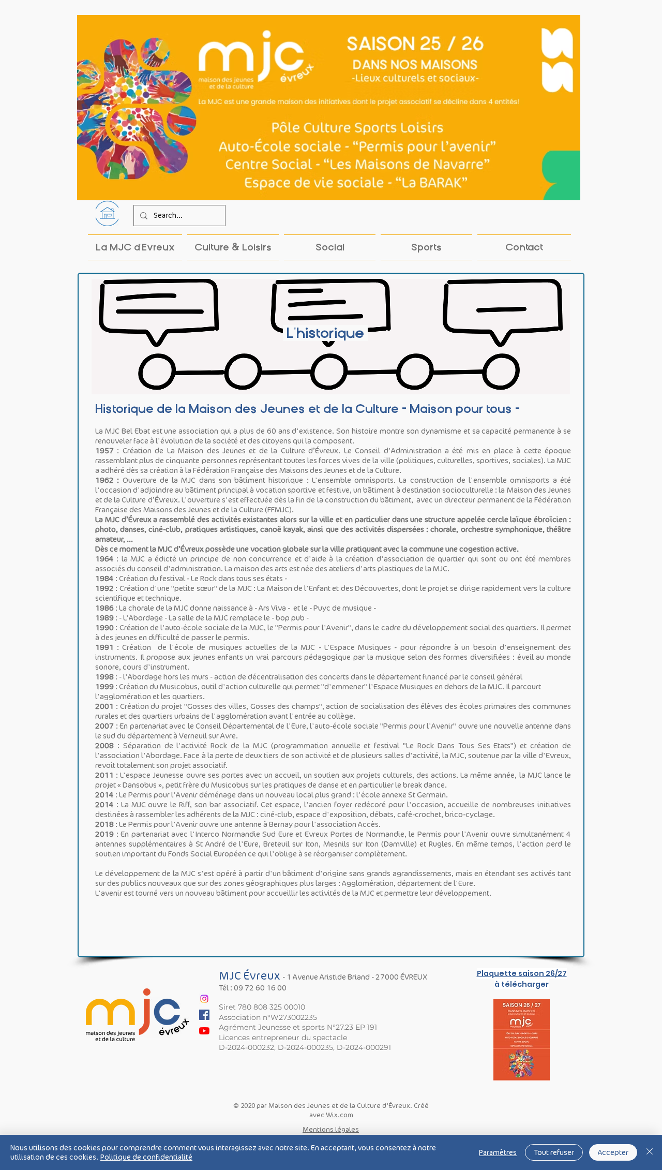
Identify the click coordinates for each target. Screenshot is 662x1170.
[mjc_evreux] (204, 999)
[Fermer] (649, 1152)
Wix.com (339, 1114)
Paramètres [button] (498, 1152)
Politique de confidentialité (146, 1157)
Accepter (613, 1152)
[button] (233, 247)
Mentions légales (331, 1129)
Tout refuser (554, 1152)
